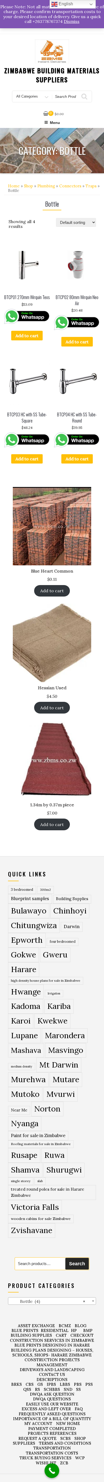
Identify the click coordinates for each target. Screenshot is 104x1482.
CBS (30, 1384)
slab (40, 1181)
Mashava (26, 1050)
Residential (55, 1330)
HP (74, 1330)
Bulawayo (28, 911)
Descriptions (52, 1379)
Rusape (24, 1155)
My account (38, 1423)
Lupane (24, 1035)
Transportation (52, 1448)
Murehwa (28, 1079)
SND (68, 1389)
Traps (91, 185)
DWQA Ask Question (52, 1394)
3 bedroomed (22, 889)
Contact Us (52, 1374)
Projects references (52, 1433)
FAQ (79, 1408)
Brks (16, 1384)
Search (77, 1263)
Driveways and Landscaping (52, 1369)
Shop (28, 185)
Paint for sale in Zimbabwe (38, 1135)
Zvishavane (31, 1230)
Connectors (70, 185)
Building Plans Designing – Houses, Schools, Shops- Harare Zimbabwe (52, 1353)
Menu (55, 122)
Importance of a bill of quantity (52, 1418)
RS (37, 1389)
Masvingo (65, 1050)
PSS (89, 1384)
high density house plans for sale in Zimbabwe (45, 980)
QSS (27, 1389)
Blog (80, 1325)
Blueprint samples (30, 898)
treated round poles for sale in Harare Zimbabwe (47, 1192)
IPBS (51, 1384)
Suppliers (24, 1443)
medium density (21, 1066)
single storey (20, 1181)
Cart (61, 1335)
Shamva (25, 1170)
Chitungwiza (34, 925)
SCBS (65, 1438)
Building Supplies (72, 898)
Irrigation (54, 993)
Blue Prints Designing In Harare (52, 1345)
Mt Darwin (58, 1065)
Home (14, 185)
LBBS (65, 1384)
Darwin (72, 926)
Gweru (55, 955)
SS (78, 1389)
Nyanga (24, 1123)
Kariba (59, 1006)
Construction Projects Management (52, 1362)
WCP (80, 1457)
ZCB (64, 1462)
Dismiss (71, 21)
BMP (88, 1330)
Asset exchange (36, 1325)
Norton (47, 1109)
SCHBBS (52, 1389)
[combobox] (52, 1301)
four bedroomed (62, 942)
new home (68, 1423)
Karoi (20, 1021)
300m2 (45, 890)
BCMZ (65, 1325)
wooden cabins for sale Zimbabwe (41, 1218)
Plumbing (46, 185)
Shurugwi (64, 1170)
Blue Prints (24, 1330)
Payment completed (52, 1428)
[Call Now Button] (52, 1470)
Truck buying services (45, 1457)
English (65, 4)
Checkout (82, 1335)
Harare (23, 969)
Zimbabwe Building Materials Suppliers (52, 75)
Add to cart (26, 335)
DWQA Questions (52, 1399)
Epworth (27, 940)
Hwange (26, 992)
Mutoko (25, 1094)
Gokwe (23, 955)
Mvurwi (60, 1094)
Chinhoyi (69, 911)
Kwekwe (52, 1021)
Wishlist (46, 1462)
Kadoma (25, 1006)
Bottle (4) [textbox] (47, 1301)
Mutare (66, 1079)
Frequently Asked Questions (52, 1413)
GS (40, 1384)
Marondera (65, 1035)
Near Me (19, 1110)
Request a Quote (37, 1438)
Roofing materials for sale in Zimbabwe (41, 1144)
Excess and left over (46, 1408)
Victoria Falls (35, 1207)
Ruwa (54, 1155)
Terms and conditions (65, 1443)
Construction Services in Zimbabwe (52, 1340)
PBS (78, 1384)
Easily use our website (52, 1404)
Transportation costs (52, 1453)
